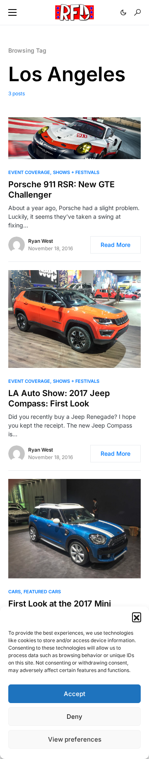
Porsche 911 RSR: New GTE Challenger (61, 189)
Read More (115, 244)
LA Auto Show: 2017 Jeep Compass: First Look (59, 398)
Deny (74, 716)
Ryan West (40, 241)
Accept (74, 694)
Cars (14, 592)
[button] (136, 617)
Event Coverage (29, 172)
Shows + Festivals (76, 172)
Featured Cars (42, 592)
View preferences (74, 739)
